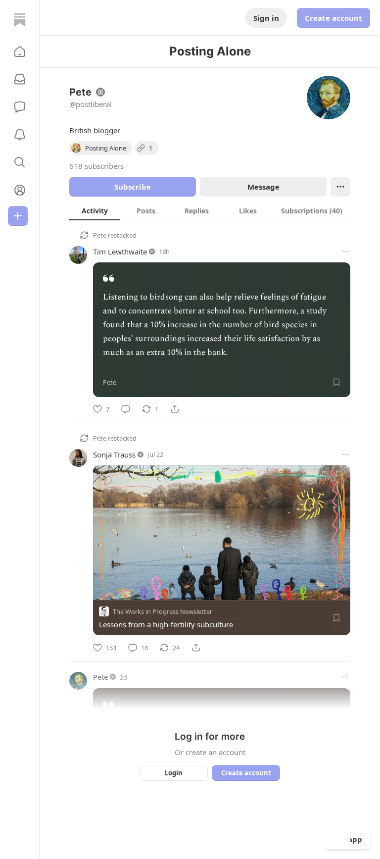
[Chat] (20, 107)
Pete (99, 235)
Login (174, 772)
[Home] (20, 20)
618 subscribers (96, 166)
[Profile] (20, 190)
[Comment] (125, 409)
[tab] (94, 210)
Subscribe (132, 187)
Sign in (266, 18)
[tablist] (209, 210)
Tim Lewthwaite (120, 251)
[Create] (18, 216)
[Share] (174, 409)
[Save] (336, 382)
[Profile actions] (340, 187)
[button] (20, 51)
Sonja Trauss (114, 454)
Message (263, 187)
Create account (333, 18)
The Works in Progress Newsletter (162, 611)
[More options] (345, 251)
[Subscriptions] (20, 79)
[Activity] (20, 135)
